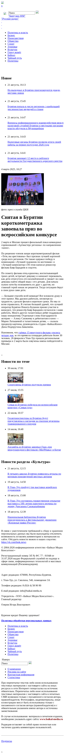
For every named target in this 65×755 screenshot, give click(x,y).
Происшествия (16, 38)
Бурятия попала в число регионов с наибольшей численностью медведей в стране (34, 108)
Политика (13, 60)
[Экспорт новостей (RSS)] (32, 24)
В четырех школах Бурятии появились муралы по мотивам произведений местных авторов (34, 475)
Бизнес (11, 35)
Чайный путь (15, 58)
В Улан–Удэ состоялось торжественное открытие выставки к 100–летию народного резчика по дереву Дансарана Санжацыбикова (34, 503)
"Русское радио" (10, 18)
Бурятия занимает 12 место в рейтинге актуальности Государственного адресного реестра (35, 159)
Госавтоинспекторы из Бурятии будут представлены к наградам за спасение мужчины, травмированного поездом (34, 421)
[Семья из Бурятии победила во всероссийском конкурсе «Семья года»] (15, 402)
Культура (12, 49)
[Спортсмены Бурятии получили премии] (15, 381)
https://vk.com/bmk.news (13, 542)
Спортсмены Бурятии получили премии (29, 384)
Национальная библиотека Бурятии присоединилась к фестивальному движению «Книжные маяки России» (32, 520)
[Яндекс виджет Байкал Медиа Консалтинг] (32, 27)
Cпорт (11, 44)
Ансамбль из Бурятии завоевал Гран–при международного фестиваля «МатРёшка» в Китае (34, 448)
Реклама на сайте (17, 671)
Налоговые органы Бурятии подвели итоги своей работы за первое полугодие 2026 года (34, 143)
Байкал (11, 55)
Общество (13, 41)
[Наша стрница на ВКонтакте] (32, 21)
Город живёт (14, 52)
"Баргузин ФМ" (16, 16)
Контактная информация (21, 674)
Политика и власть (18, 32)
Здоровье (12, 46)
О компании (14, 669)
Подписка (6, 741)
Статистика (14, 677)
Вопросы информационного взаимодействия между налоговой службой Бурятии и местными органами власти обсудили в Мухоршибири (36, 125)
